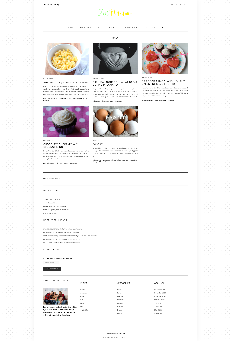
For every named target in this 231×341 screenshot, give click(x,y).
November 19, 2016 (98, 78)
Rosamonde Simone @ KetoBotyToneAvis (57, 236)
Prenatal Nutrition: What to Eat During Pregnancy (115, 83)
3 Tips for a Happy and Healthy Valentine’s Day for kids (163, 82)
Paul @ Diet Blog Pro (50, 229)
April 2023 (158, 313)
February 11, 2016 (147, 77)
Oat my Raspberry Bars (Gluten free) (56, 210)
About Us (85, 27)
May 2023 (158, 310)
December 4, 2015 (48, 140)
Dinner (48, 98)
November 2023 (160, 296)
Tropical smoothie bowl (51, 203)
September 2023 (160, 300)
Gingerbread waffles (50, 213)
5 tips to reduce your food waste (68, 232)
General (53, 98)
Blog (100, 27)
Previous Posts (53, 178)
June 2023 (158, 307)
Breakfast (98, 160)
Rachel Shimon (48, 243)
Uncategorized (149, 100)
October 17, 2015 (97, 140)
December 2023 (160, 293)
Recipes (113, 27)
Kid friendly (59, 98)
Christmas (120, 300)
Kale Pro (122, 334)
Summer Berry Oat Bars (51, 199)
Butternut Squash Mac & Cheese (65, 82)
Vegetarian (68, 98)
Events (119, 313)
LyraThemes (123, 337)
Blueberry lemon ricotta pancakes (54, 206)
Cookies (120, 303)
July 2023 (157, 303)
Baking (48, 163)
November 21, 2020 (48, 79)
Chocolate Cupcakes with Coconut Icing (61, 145)
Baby (44, 98)
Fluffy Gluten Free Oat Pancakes (71, 229)
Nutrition (130, 27)
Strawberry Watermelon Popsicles (68, 239)
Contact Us (176, 4)
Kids (63, 98)
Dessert (53, 163)
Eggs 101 (98, 144)
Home (70, 27)
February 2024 (159, 289)
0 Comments (118, 101)
